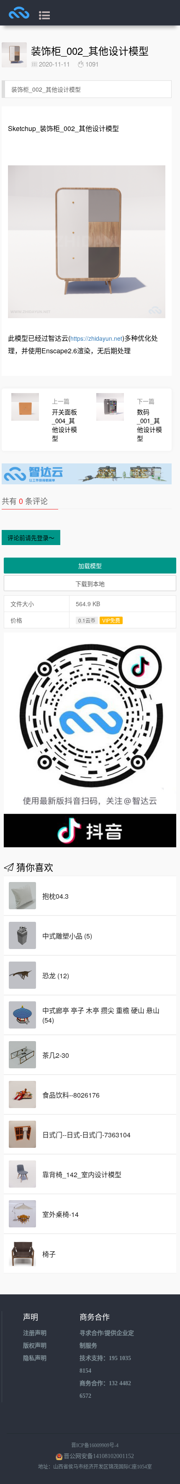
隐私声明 (34, 1358)
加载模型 (90, 565)
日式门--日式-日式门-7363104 (86, 1134)
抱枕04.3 (55, 896)
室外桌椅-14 (60, 1214)
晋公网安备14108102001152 (99, 1456)
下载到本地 (90, 583)
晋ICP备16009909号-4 (94, 1445)
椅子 (49, 1254)
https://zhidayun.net (96, 338)
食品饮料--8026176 (71, 1095)
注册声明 (34, 1333)
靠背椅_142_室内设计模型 (81, 1174)
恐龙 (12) (55, 975)
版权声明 (34, 1346)
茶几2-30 (55, 1055)
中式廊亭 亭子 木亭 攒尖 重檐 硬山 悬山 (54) (100, 1015)
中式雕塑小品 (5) (67, 936)
